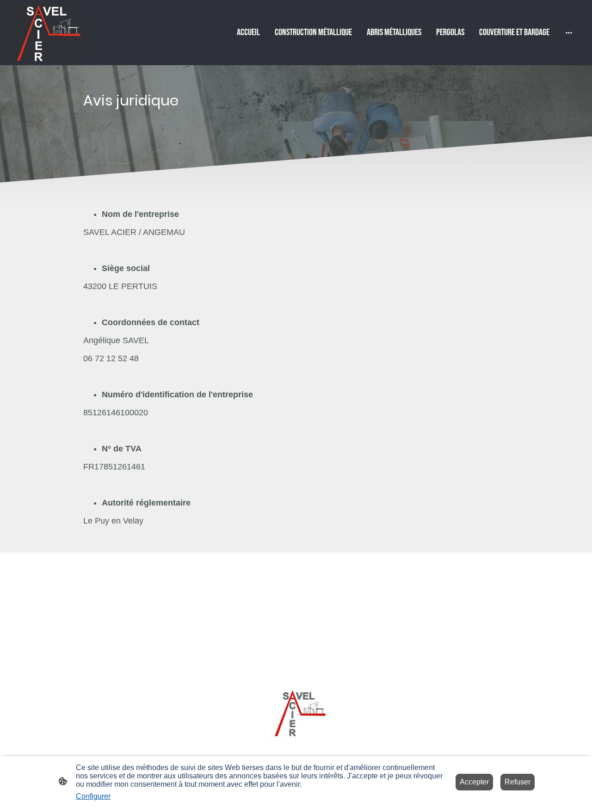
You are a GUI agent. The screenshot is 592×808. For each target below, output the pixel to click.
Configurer (93, 796)
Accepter (474, 782)
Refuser (517, 782)
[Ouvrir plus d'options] (569, 33)
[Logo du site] (46, 32)
